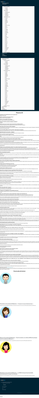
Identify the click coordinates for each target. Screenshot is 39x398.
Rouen (6, 46)
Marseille (6, 31)
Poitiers (6, 43)
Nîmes (6, 36)
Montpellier (6, 32)
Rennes (6, 45)
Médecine (6, 67)
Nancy (6, 33)
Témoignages (4, 59)
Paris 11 (6, 94)
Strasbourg (6, 48)
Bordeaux (6, 22)
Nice (6, 35)
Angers (6, 19)
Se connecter (4, 55)
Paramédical (6, 68)
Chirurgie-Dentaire (7, 12)
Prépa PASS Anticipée (5, 58)
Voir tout (6, 7)
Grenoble (6, 80)
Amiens (6, 18)
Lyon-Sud (6, 83)
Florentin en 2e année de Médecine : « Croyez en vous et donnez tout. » (16, 303)
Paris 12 (6, 95)
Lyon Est (6, 84)
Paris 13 (6, 96)
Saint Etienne (7, 47)
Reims (6, 44)
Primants (6, 8)
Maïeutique (6, 13)
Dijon (6, 26)
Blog (3, 107)
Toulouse (6, 49)
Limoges (6, 82)
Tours (6, 50)
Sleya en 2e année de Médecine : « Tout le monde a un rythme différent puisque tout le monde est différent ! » (18, 338)
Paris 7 (6, 93)
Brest (6, 23)
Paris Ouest (6, 37)
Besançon (6, 21)
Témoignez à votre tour (7, 105)
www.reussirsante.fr (9, 267)
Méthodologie (4, 106)
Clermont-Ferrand (7, 25)
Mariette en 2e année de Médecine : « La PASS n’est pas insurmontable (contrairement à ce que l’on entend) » (16, 373)
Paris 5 (6, 38)
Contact (3, 108)
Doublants (6, 9)
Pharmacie (6, 69)
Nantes (6, 34)
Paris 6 (6, 39)
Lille (5, 81)
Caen (6, 24)
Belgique (6, 20)
